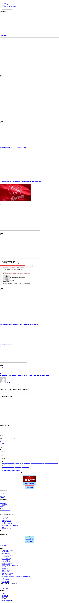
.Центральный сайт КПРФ (5, 551)
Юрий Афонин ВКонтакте (5, 582)
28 (6, 505)
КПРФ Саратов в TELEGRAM (6, 570)
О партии (3, 2)
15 (0, 504)
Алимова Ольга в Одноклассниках (6, 552)
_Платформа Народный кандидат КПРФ (7, 550)
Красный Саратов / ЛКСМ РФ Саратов (7, 573)
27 (5, 505)
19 (4, 504)
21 (6, 504)
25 (3, 505)
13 (5, 503)
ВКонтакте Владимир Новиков (6, 562)
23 (1, 505)
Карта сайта (3, 587)
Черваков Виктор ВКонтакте (6, 581)
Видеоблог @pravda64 (5, 557)
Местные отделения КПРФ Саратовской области (10, 6)
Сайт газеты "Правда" (5, 580)
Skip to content (2, 0)
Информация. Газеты (5, 596)
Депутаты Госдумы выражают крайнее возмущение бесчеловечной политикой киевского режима (21, 445)
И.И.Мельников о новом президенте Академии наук (11, 470)
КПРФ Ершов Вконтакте (5, 569)
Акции (3, 592)
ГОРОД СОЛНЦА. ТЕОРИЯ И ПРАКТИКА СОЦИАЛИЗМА (10, 565)
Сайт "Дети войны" (4, 578)
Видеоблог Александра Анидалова (7, 558)
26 (4, 505)
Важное (3, 593)
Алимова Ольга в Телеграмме (6, 553)
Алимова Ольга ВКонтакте (5, 554)
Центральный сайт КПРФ (5, 517)
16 (1, 504)
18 (3, 504)
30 (1, 506)
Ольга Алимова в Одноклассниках (6, 520)
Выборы (3, 594)
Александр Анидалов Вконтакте (6, 521)
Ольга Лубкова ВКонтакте (5, 577)
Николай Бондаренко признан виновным (6, 344)
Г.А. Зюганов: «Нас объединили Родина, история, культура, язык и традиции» (15, 467)
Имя (1, 434)
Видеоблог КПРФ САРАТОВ (6, 559)
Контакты (3, 5)
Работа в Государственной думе (6, 371)
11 (3, 503)
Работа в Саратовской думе (5, 601)
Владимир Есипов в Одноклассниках (7, 523)
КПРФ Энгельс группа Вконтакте (6, 526)
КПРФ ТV (3, 597)
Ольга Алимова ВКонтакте (5, 519)
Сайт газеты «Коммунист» (5, 518)
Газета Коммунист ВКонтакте (6, 564)
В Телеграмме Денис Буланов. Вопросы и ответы (8, 555)
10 (2, 503)
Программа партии (6, 4)
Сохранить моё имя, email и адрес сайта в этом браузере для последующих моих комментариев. (14, 438)
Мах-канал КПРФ (4, 575)
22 (0, 505)
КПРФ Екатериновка (5, 568)
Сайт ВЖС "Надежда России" (6, 579)
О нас (2, 586)
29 (0, 506)
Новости (3, 443)
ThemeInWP (15, 583)
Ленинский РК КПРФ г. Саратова (6, 574)
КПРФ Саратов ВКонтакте (5, 571)
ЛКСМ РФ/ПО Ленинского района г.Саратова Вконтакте (10, 525)
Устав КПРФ (5, 3)
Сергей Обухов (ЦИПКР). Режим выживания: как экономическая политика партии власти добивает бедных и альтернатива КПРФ (19, 324)
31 (2, 506)
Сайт (1, 437)
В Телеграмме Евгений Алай (6, 556)
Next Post (1, 441)
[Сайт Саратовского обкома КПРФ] (5, 510)
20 (5, 504)
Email (1, 435)
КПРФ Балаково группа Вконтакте (6, 528)
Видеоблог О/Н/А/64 (5, 560)
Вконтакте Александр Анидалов (6, 561)
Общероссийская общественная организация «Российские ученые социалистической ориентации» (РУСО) (16, 524)
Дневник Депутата (4, 566)
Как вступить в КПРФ (5, 7)
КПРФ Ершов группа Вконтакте (6, 527)
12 (4, 503)
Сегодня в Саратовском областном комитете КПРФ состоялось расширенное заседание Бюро (13, 147)
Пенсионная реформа (5, 599)
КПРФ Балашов (4, 567)
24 (2, 505)
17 (2, 504)
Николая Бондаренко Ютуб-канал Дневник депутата (9, 522)
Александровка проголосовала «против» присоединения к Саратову (14, 460)
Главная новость (4, 595)
